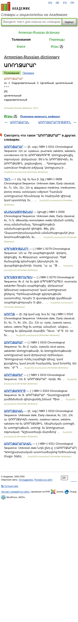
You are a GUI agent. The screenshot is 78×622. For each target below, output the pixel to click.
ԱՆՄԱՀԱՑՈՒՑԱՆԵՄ (18, 211)
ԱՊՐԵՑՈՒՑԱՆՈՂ (16, 248)
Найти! (69, 22)
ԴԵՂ (7, 179)
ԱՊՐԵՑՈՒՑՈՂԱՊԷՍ (18, 277)
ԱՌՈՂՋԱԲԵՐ (13, 374)
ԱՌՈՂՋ (9, 314)
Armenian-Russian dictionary (39, 32)
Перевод (28, 73)
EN (50, 3)
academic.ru (15, 6)
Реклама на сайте (43, 480)
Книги (21, 46)
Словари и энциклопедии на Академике (34, 15)
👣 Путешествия (9, 486)
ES (65, 3)
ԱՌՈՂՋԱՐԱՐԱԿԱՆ (18, 443)
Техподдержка (26, 480)
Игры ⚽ (57, 46)
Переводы (57, 39)
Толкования (21, 39)
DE (57, 3)
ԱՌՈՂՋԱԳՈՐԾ (15, 390)
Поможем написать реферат (40, 116)
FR (72, 3)
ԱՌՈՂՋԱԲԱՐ (13, 342)
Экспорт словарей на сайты (15, 491)
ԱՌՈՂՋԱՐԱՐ (13, 146)
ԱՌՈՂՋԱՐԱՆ (19, 122)
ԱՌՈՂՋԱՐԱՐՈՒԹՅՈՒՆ (54, 122)
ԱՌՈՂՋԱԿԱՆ (13, 411)
